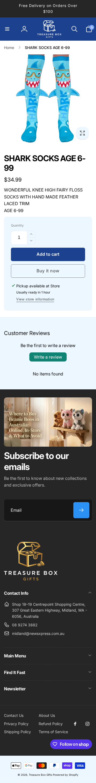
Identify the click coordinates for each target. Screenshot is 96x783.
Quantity (17, 225)
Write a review (48, 357)
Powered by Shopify (65, 774)
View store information (35, 299)
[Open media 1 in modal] (48, 98)
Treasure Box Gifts (40, 774)
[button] (7, 29)
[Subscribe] (81, 510)
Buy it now (48, 270)
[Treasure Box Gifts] (30, 579)
